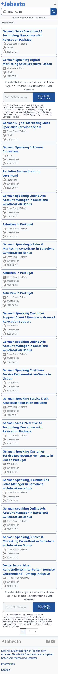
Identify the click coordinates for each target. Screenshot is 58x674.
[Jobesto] (13, 4)
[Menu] (55, 4)
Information (8, 664)
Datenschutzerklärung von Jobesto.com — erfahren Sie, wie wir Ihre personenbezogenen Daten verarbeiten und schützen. (27, 654)
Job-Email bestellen (44, 97)
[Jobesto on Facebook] (48, 641)
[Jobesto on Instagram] (53, 641)
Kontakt (5, 669)
